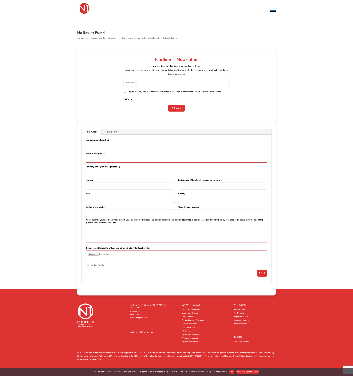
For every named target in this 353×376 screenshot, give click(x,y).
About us (239, 11)
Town (88, 193)
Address (89, 180)
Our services (206, 11)
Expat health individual (191, 309)
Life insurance (187, 331)
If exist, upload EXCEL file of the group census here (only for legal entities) (118, 248)
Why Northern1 (256, 11)
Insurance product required (97, 140)
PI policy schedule (241, 316)
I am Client (91, 131)
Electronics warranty (189, 324)
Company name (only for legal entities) (103, 166)
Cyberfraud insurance (190, 334)
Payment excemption (190, 341)
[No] (349, 371)
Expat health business (190, 313)
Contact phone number (95, 207)
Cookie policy (239, 313)
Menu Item (273, 15)
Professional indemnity (190, 338)
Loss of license (187, 316)
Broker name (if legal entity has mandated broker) (200, 180)
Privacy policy (239, 309)
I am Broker (112, 131)
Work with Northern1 (242, 341)
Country (181, 193)
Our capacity (223, 11)
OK (231, 372)
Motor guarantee (188, 327)
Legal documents (240, 324)
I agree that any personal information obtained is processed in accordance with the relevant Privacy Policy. (174, 91)
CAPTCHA (128, 99)
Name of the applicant (95, 153)
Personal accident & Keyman (193, 320)
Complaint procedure (242, 320)
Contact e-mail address (188, 207)
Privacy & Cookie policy (247, 372)
